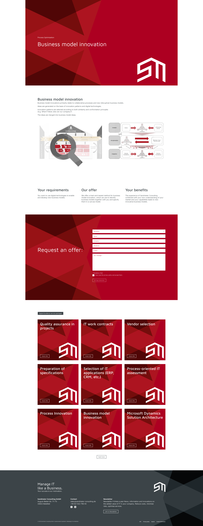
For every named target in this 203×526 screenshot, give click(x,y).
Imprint (153, 521)
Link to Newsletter (111, 511)
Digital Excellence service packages (50, 313)
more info (45, 356)
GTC (140, 521)
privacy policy (108, 275)
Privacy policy (146, 521)
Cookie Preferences (161, 521)
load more (101, 457)
